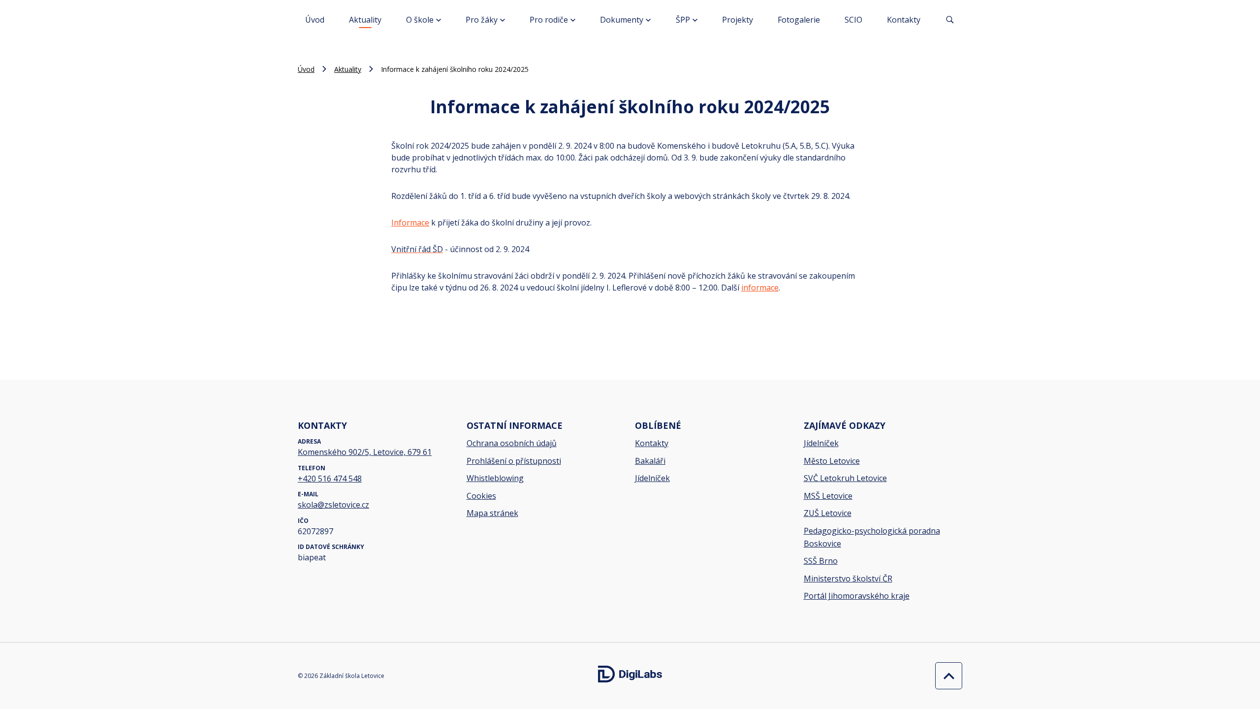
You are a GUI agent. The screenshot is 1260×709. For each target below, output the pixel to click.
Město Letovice (832, 460)
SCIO (853, 19)
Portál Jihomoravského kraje (857, 595)
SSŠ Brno (821, 560)
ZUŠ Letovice (827, 513)
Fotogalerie (799, 19)
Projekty (737, 19)
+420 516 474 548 (330, 478)
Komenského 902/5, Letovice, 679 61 (365, 452)
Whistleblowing (495, 478)
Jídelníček (652, 478)
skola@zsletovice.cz (333, 504)
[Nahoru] (946, 675)
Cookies (481, 495)
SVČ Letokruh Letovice (845, 478)
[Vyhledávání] (950, 20)
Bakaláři (650, 460)
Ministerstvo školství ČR (848, 578)
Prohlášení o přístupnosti (514, 460)
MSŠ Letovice (828, 495)
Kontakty (903, 19)
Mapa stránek (492, 513)
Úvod (314, 19)
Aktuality (365, 19)
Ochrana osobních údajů (512, 443)
